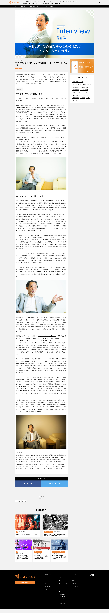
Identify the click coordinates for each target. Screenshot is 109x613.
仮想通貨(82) (76, 87)
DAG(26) (75, 100)
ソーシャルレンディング (58, 1)
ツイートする (56, 483)
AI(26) (88, 97)
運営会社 (74, 580)
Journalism (20, 464)
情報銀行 (25, 3)
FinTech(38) (85, 95)
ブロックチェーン (38, 1)
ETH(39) (85, 92)
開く (21, 89)
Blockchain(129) (87, 84)
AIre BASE (62, 601)
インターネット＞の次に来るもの (47, 336)
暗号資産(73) (76, 89)
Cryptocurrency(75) (85, 87)
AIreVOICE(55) (84, 89)
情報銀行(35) (76, 97)
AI (29, 3)
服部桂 (24, 501)
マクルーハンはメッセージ (41, 464)
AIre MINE (62, 598)
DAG (52, 3)
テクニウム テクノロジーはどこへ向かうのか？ (47, 466)
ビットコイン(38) (77, 95)
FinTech (46, 1)
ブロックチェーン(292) (78, 81)
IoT (50, 1)
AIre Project (57, 3)
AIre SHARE (62, 596)
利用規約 (74, 583)
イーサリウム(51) (77, 92)
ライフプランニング (36, 3)
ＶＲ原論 (51, 79)
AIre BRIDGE (63, 594)
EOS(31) (83, 97)
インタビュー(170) (77, 84)
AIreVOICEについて (27, 1)
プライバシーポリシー (76, 586)
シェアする (29, 483)
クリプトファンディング (71, 1)
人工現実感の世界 (33, 137)
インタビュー (46, 3)
